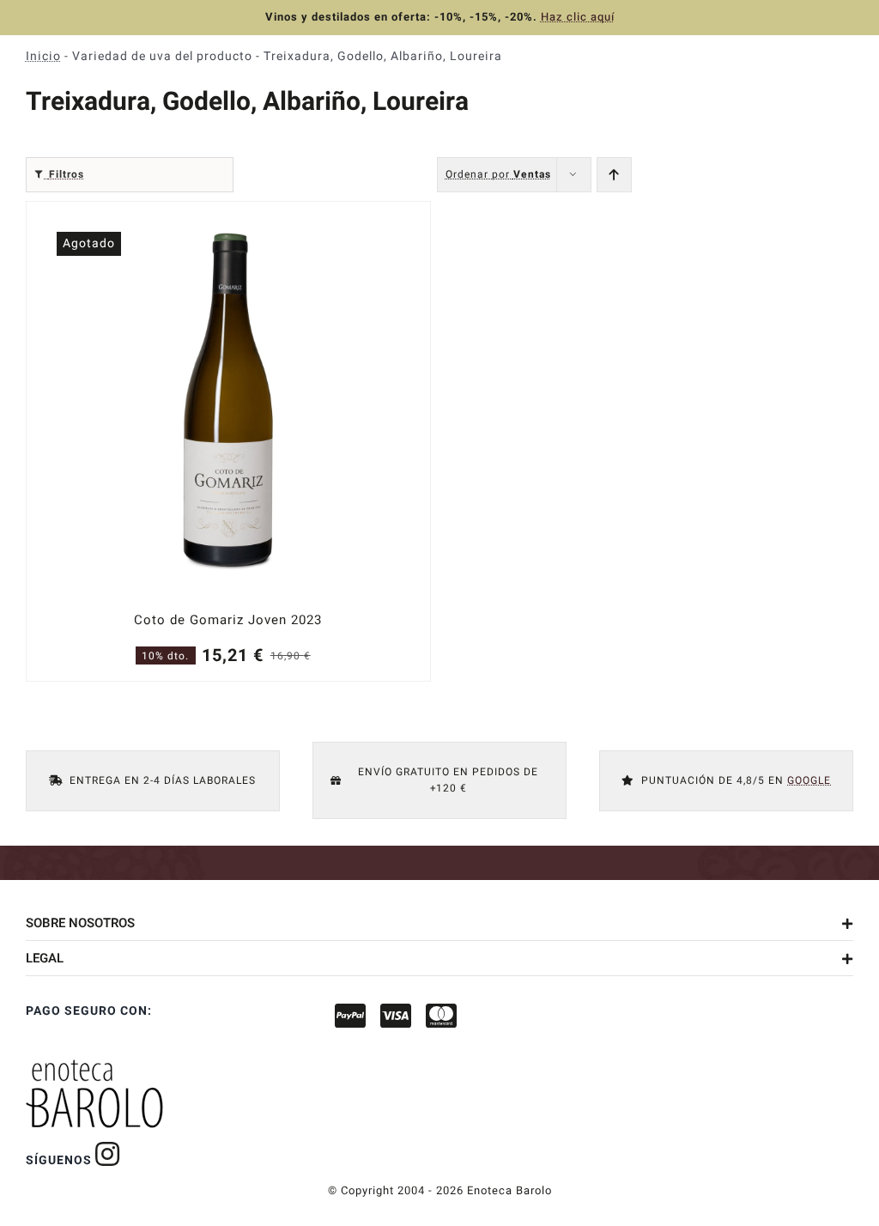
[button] (439, 923)
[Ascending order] (614, 174)
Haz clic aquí (578, 17)
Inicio (43, 56)
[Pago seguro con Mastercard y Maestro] (107, 1154)
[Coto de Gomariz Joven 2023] (228, 441)
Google (809, 780)
